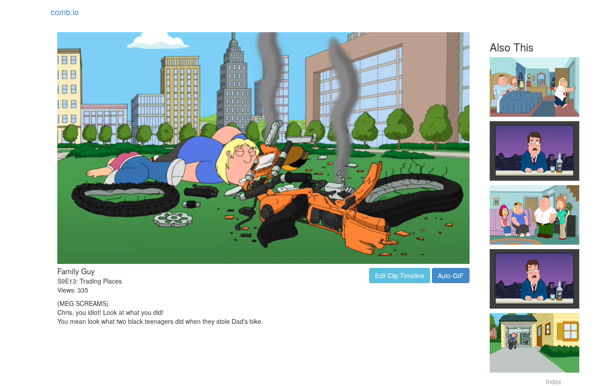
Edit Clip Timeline (399, 275)
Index (553, 381)
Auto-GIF (451, 275)
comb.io (65, 11)
